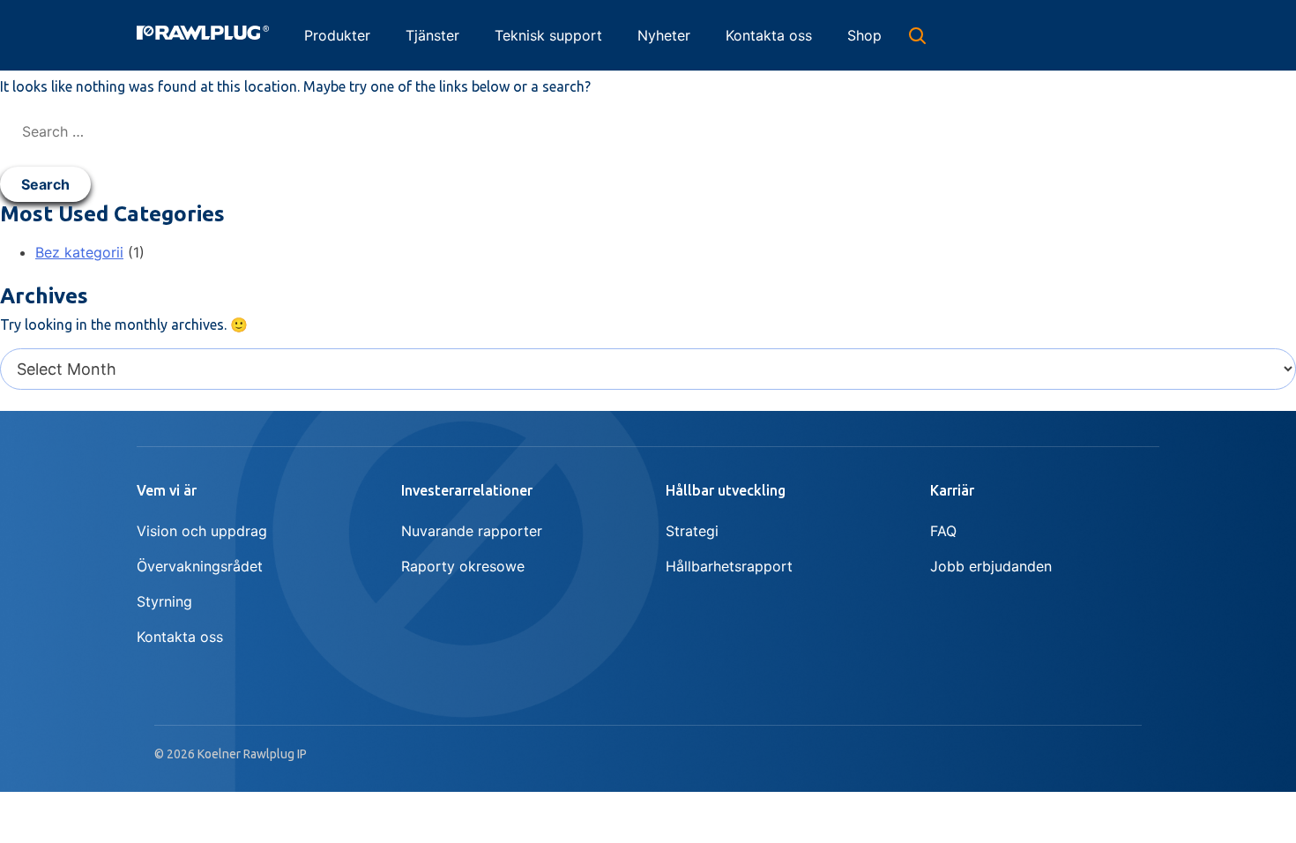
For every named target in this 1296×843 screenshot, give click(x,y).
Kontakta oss (769, 35)
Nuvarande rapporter (471, 531)
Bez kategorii (79, 252)
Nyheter (663, 35)
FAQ (943, 531)
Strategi (692, 531)
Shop (864, 35)
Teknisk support (548, 35)
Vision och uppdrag (202, 531)
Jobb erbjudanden (991, 566)
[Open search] (917, 35)
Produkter (337, 35)
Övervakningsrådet (200, 566)
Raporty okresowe (463, 566)
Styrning (164, 601)
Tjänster (432, 35)
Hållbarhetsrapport (729, 566)
